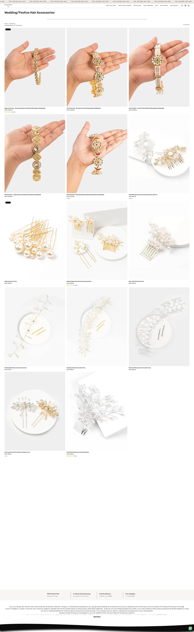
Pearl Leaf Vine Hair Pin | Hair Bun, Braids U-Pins (17, 452)
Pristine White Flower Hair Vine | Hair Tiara (16, 367)
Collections (12, 23)
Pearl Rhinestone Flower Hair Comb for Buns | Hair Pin (143, 194)
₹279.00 (8, 369)
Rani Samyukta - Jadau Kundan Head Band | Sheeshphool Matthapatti (23, 194)
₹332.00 (132, 283)
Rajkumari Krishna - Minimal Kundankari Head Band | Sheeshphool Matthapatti (25, 108)
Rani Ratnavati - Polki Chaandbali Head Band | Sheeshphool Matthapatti (85, 194)
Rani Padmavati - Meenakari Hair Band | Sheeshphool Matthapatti (84, 108)
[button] (124, 5)
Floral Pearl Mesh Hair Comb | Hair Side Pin (78, 452)
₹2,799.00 (71, 110)
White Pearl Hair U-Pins (11, 281)
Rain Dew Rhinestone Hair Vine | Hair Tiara (140, 367)
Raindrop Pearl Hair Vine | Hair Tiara (76, 367)
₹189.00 (8, 454)
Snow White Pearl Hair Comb (136, 281)
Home (6, 23)
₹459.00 (70, 454)
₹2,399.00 (9, 110)
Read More (97, 616)
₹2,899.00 (9, 196)
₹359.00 (70, 369)
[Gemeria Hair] (8, 5)
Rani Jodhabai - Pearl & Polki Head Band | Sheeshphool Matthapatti (146, 108)
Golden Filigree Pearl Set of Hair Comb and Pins (79, 281)
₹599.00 (132, 196)
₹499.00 (8, 283)
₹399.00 (132, 369)
